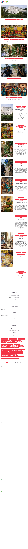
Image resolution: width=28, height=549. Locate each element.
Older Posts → (19, 362)
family (10, 341)
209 (15, 362)
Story (3, 354)
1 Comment (21, 191)
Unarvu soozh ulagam (6, 355)
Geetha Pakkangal (17, 341)
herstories (12, 23)
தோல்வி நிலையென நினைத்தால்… (14, 99)
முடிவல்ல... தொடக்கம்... (15, 97)
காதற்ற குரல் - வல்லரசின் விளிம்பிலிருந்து (21, 126)
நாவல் (21, 163)
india (14, 342)
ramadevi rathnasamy (17, 350)
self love (20, 351)
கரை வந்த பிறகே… (21, 219)
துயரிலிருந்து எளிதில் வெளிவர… (15, 297)
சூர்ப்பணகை (14, 60)
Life (18, 346)
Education (4, 341)
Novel (3, 350)
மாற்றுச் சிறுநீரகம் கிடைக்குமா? (21, 202)
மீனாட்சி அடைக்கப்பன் (20, 58)
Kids (3, 346)
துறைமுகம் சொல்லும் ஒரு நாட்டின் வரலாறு (14, 21)
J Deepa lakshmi (5, 345)
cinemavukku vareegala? (16, 340)
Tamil (8, 354)
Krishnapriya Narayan (11, 346)
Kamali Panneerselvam (14, 345)
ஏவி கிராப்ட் (21, 238)
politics (9, 350)
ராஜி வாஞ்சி (21, 127)
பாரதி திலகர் (12, 19)
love (22, 346)
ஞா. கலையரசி (21, 200)
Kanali (22, 345)
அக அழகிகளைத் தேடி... (13, 58)
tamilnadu (14, 354)
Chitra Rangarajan (6, 340)
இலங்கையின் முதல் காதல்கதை (21, 256)
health (4, 342)
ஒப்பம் (14, 80)
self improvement (12, 351)
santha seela (5, 351)
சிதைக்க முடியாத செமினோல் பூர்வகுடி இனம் (14, 41)
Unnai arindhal (15, 355)
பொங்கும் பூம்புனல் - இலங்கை (18, 19)
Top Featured (8, 19)
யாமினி (20, 97)
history (9, 342)
